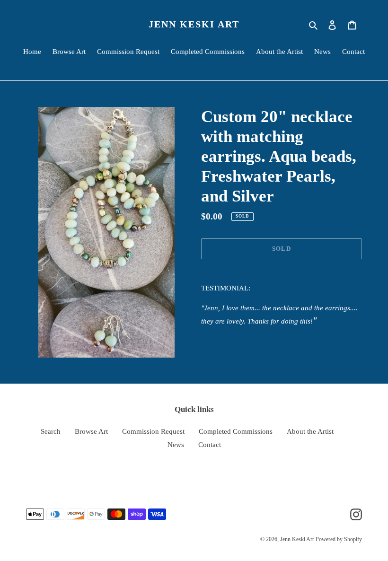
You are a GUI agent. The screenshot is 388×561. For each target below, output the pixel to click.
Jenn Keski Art (194, 24)
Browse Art (91, 431)
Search (51, 431)
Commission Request (153, 431)
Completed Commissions (236, 431)
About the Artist (310, 431)
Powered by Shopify (339, 539)
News (176, 444)
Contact (209, 444)
